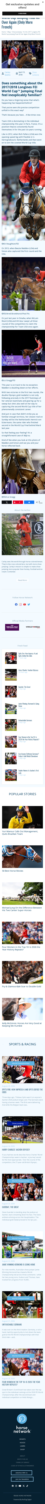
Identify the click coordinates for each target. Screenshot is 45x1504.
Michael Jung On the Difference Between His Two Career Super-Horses (22, 909)
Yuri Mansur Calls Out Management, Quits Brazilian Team (20, 832)
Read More (22, 580)
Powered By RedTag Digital (22, 1500)
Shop (22, 1449)
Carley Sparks (7, 73)
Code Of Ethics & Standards (22, 1466)
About (22, 1456)
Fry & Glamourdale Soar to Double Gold (21, 986)
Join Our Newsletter (22, 1479)
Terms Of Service (22, 1462)
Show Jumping (17, 32)
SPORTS (22, 1439)
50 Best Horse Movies (12, 870)
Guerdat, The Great (24, 687)
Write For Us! (22, 1459)
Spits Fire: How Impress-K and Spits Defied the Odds (28, 654)
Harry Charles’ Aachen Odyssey (28, 670)
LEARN (22, 1446)
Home (4, 32)
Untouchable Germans (25, 720)
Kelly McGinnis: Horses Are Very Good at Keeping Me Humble (22, 1024)
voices (22, 1442)
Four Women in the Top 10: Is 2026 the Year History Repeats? (28, 738)
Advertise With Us (22, 1473)
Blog (9, 32)
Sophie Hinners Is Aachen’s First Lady (28, 771)
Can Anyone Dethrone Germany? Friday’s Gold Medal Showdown (28, 755)
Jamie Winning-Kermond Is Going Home (28, 704)
